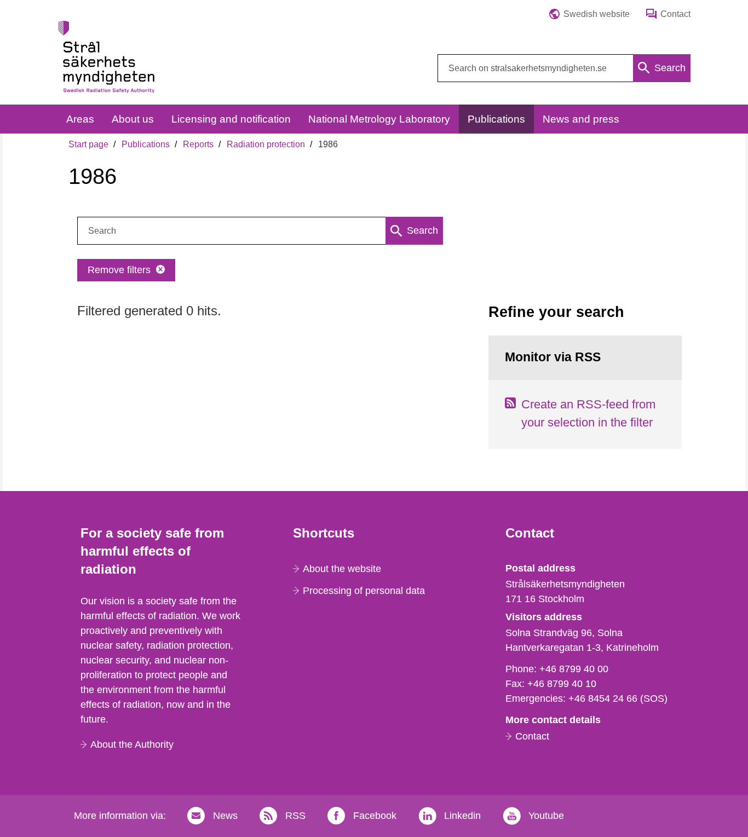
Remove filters (119, 269)
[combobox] (564, 68)
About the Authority (132, 744)
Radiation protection (266, 144)
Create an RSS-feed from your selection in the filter (588, 413)
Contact (532, 736)
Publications (146, 144)
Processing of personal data (364, 590)
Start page (88, 144)
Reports (198, 144)
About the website (342, 568)
